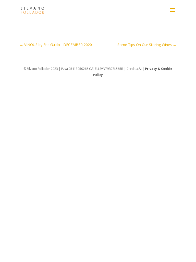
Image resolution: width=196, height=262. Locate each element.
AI (140, 69)
